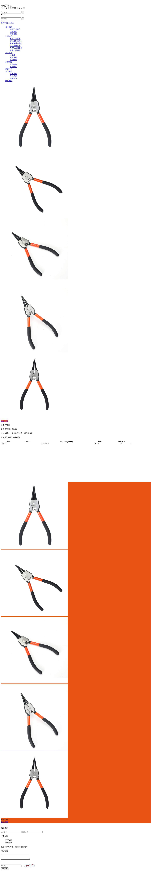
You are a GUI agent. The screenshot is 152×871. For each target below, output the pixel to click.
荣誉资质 (13, 34)
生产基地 (13, 32)
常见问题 (13, 60)
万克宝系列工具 (16, 48)
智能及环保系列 (16, 41)
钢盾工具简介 (15, 29)
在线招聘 (13, 76)
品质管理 (13, 67)
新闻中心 (8, 69)
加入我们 (8, 71)
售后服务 (13, 57)
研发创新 (8, 62)
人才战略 (13, 74)
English (11, 23)
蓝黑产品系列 (15, 50)
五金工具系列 (15, 39)
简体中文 (4, 23)
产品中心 (8, 36)
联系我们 (8, 81)
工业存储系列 (15, 46)
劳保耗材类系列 (16, 43)
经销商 (12, 55)
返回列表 (4, 421)
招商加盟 (13, 78)
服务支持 (8, 53)
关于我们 (8, 27)
